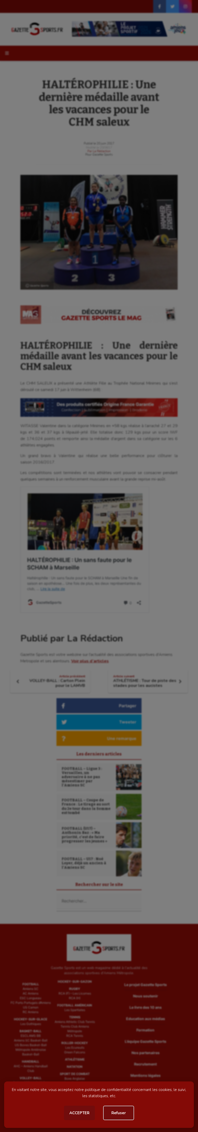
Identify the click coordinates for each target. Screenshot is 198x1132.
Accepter (79, 1112)
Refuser (118, 1112)
